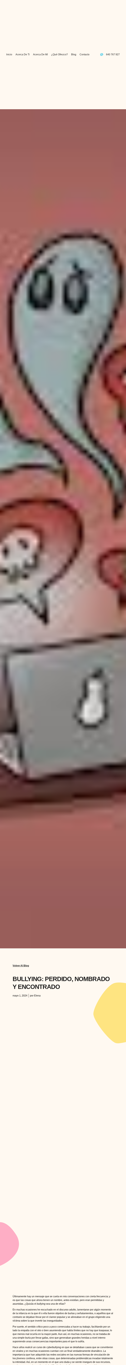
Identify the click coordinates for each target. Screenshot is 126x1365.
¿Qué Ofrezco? (59, 54)
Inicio (9, 54)
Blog (73, 54)
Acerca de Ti (23, 54)
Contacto (84, 54)
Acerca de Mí (40, 54)
